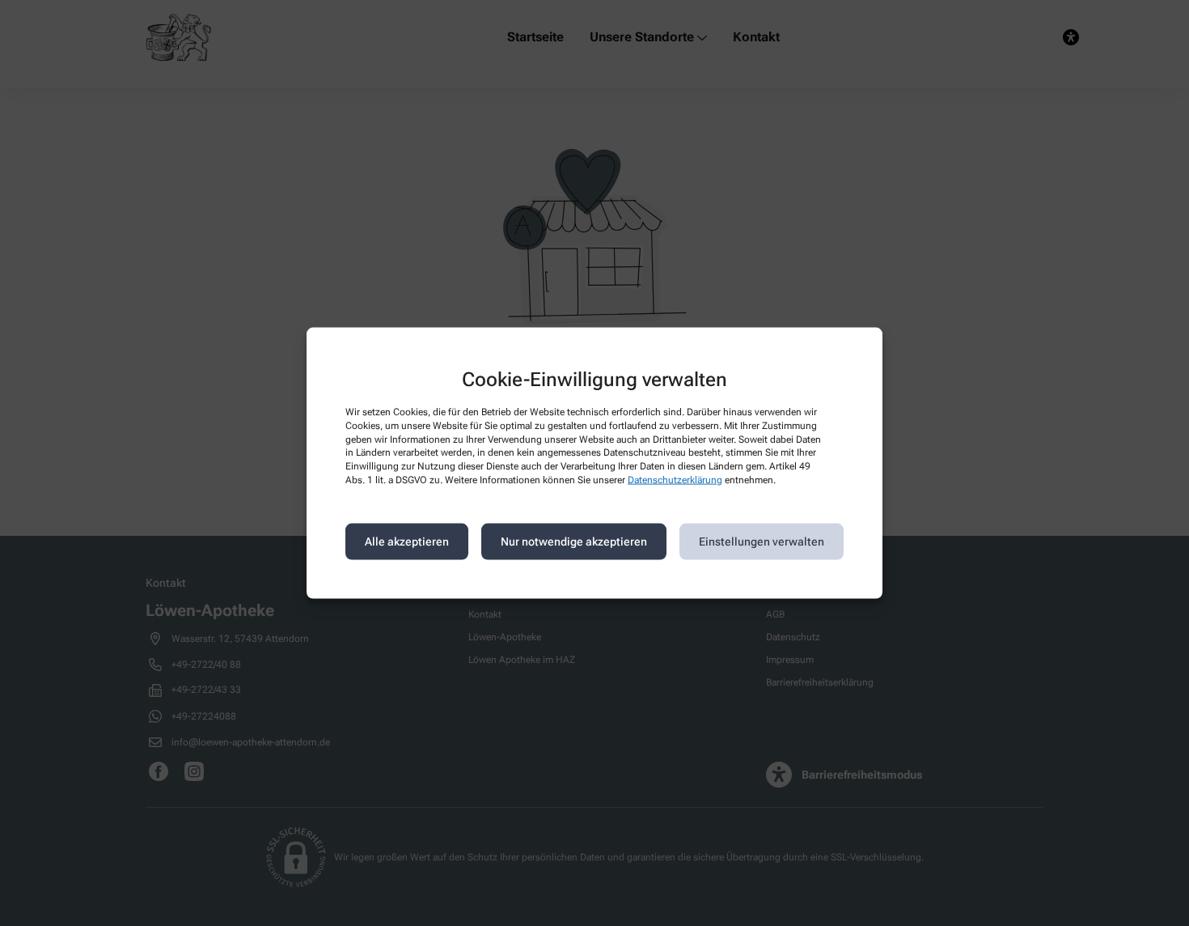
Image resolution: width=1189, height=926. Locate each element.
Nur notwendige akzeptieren (574, 541)
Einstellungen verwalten (761, 541)
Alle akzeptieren (407, 541)
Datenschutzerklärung (675, 480)
